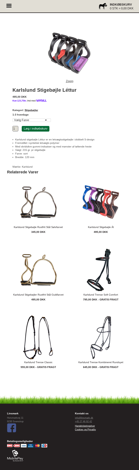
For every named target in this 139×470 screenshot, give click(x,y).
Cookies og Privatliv (85, 429)
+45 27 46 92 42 (83, 421)
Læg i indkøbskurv (35, 128)
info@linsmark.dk (84, 417)
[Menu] (9, 5)
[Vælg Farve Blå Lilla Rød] (31, 120)
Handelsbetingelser (85, 426)
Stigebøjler (31, 110)
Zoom (69, 81)
